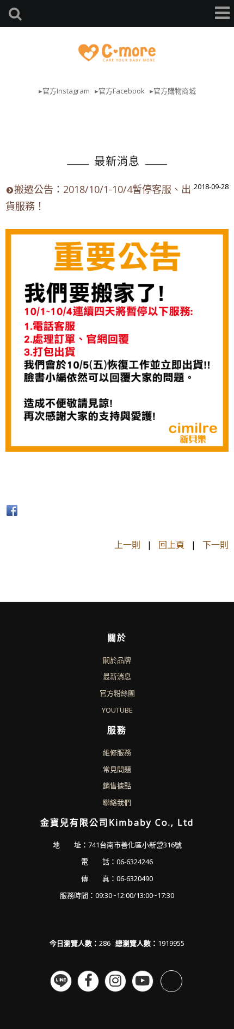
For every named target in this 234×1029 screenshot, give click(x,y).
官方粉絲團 (117, 693)
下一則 (215, 545)
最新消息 (117, 676)
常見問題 (117, 769)
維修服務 (117, 752)
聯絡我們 (117, 802)
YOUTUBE (117, 710)
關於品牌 (117, 660)
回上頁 (171, 545)
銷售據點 (117, 785)
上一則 (127, 545)
